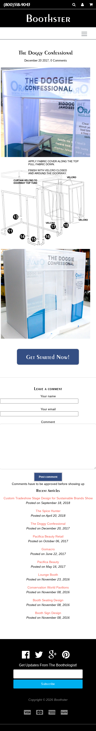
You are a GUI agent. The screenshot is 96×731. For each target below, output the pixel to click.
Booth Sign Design (48, 613)
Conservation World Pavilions (48, 587)
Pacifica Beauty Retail (48, 536)
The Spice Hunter (48, 511)
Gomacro (48, 549)
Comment (48, 422)
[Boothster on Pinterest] (66, 657)
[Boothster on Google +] (52, 657)
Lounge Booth (48, 574)
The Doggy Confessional (48, 523)
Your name (48, 396)
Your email (48, 409)
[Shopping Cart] (91, 4)
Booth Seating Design (48, 600)
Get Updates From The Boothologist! (48, 665)
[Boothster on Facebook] (25, 657)
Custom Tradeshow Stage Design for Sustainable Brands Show (48, 498)
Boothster (48, 18)
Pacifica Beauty (48, 562)
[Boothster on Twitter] (39, 657)
